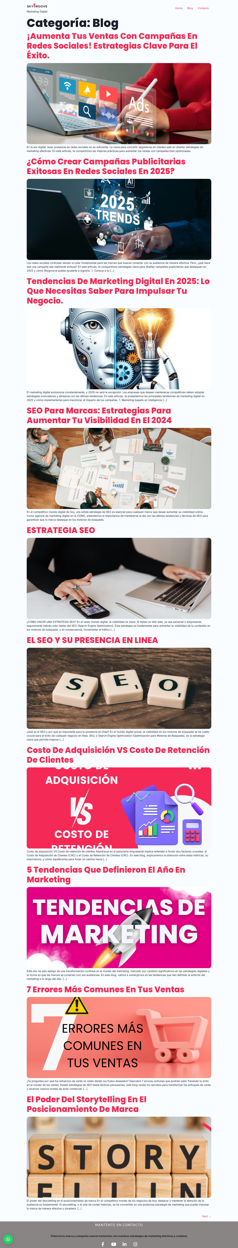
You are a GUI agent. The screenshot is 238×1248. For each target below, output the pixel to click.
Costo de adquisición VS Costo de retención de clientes (118, 755)
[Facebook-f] (103, 1244)
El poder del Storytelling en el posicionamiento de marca (87, 1104)
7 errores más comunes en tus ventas (105, 989)
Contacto (203, 8)
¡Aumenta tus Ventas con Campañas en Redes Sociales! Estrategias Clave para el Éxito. (112, 45)
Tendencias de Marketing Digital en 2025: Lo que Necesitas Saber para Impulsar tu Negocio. (118, 290)
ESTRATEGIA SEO (61, 530)
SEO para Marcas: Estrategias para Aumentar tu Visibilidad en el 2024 (99, 415)
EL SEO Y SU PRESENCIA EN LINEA (92, 640)
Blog (190, 8)
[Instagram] (135, 1244)
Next (206, 1216)
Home (178, 8)
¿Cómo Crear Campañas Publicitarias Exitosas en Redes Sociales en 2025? (106, 166)
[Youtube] (113, 1244)
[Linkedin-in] (124, 1244)
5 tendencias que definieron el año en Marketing (106, 874)
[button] (8, 1239)
